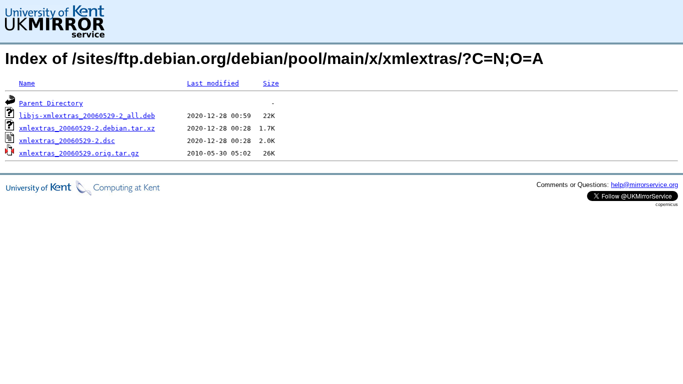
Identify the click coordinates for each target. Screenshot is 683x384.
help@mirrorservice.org (644, 184)
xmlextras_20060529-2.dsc (67, 140)
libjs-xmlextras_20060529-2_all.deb (87, 116)
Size (271, 83)
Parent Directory (51, 103)
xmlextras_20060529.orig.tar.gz (79, 153)
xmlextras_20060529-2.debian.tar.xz (87, 128)
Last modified (213, 83)
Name (27, 83)
